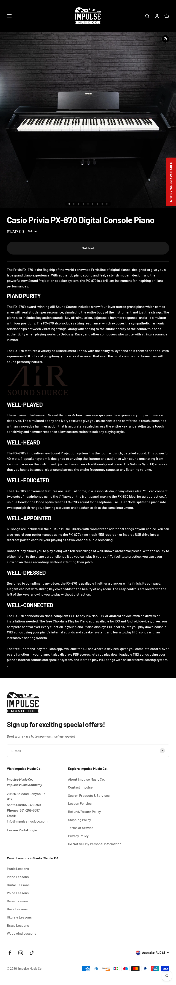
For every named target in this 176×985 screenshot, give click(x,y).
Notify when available (171, 182)
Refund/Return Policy (84, 811)
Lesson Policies (80, 803)
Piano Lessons (18, 877)
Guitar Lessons (18, 885)
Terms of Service (80, 828)
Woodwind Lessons (21, 933)
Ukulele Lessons (19, 917)
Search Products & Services (89, 795)
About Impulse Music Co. (86, 779)
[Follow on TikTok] (32, 953)
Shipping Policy (79, 820)
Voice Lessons (18, 893)
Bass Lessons (17, 909)
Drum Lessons (18, 901)
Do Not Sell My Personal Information (94, 844)
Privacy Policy (78, 836)
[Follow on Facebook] (10, 953)
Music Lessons (18, 868)
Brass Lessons (18, 925)
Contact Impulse (80, 787)
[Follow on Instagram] (21, 953)
